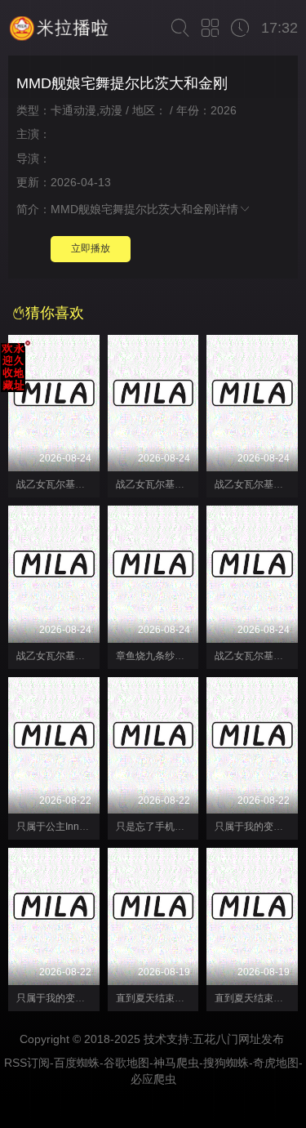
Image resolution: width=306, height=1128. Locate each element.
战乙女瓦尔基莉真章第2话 (73, 484)
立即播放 (90, 248)
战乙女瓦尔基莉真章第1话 (172, 484)
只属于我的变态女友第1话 (73, 998)
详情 (226, 209)
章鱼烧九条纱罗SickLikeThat (179, 656)
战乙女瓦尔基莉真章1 (63, 656)
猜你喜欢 (54, 313)
